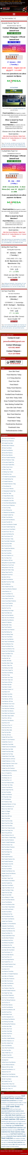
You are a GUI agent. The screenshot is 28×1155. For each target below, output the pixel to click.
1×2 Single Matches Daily (7, 495)
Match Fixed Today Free (7, 830)
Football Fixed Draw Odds (7, 751)
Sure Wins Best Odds (7, 1026)
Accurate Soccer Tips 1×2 (10, 23)
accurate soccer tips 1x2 (16, 143)
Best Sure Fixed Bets (7, 553)
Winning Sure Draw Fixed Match (9, 1086)
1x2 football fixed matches (13, 1096)
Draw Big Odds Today (7, 624)
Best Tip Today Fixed (6, 558)
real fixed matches (16, 1134)
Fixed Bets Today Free (7, 665)
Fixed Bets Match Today (7, 663)
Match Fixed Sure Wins (7, 825)
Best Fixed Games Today (7, 538)
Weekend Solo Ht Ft (6, 1071)
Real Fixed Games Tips (7, 844)
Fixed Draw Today (6, 675)
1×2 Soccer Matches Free (8, 498)
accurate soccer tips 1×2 (19, 108)
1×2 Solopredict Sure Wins (8, 500)
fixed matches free (14, 1121)
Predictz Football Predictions (8, 842)
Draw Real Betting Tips (7, 632)
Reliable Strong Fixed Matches (9, 873)
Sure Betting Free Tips (7, 945)
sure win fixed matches (15, 1142)
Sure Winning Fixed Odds (7, 1021)
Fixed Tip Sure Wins (6, 732)
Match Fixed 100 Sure (7, 816)
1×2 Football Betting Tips (7, 479)
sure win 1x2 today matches (18, 286)
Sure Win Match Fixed (7, 1014)
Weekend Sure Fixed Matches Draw (10, 1076)
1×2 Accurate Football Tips (8, 462)
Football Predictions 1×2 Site (8, 761)
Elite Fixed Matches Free (7, 644)
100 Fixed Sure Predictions (8, 440)
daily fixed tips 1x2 (8, 239)
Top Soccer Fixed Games (7, 1057)
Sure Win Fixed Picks (7, 1012)
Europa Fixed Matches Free (8, 648)
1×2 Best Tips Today (6, 469)
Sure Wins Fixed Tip (6, 1036)
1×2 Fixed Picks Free (7, 474)
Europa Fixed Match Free (7, 646)
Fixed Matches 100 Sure (7, 701)
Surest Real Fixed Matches (8, 1047)
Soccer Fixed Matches (7, 902)
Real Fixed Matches (14, 54)
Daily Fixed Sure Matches (7, 615)
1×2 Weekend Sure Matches (8, 512)
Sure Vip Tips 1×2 (6, 1002)
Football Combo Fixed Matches (9, 746)
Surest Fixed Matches (7, 1045)
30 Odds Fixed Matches (7, 517)
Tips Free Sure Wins (6, 1050)
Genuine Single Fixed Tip (7, 789)
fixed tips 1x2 (16, 324)
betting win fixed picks (9, 283)
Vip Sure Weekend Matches (8, 1064)
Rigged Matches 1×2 (6, 875)
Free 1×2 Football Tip (6, 773)
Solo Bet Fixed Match (7, 911)
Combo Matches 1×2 (6, 591)
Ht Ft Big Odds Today (7, 797)
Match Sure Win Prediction (8, 840)
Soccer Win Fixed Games (7, 909)
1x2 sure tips (7, 143)
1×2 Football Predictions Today (9, 483)
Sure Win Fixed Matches (7, 1007)
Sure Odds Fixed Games (7, 981)
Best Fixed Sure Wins (7, 546)
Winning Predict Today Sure (8, 1083)
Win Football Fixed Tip (7, 1081)
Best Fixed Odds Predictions (8, 541)
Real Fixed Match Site (7, 849)
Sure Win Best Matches (7, 1004)
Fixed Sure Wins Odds (7, 730)
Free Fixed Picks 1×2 (7, 780)
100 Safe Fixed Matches (7, 450)
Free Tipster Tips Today (7, 785)
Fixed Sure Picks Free (7, 727)
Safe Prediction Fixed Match (8, 880)
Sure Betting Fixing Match (8, 942)
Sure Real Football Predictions (8, 990)
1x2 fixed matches (17, 1096)
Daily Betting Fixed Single (7, 610)
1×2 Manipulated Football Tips (8, 491)
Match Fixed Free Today (7, 823)
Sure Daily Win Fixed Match (8, 950)
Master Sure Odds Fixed (7, 808)
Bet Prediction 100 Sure (7, 560)
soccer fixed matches (21, 146)
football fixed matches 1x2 (17, 1127)
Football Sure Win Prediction (8, 768)
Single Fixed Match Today (8, 890)
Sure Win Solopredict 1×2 (7, 1016)
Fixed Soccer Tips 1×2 (7, 725)
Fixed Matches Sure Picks (8, 706)
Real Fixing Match (6, 854)
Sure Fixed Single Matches (8, 959)
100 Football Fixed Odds (7, 443)
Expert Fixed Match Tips (7, 653)
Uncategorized (5, 1059)
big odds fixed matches (14, 1115)
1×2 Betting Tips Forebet (7, 471)
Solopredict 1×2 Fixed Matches (9, 923)
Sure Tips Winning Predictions (8, 1000)
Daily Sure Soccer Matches (8, 617)
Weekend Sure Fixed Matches (8, 1074)
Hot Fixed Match (14, 87)
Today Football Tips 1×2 (7, 1052)
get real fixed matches (12, 326)
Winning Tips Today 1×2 (7, 1088)
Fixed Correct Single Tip (7, 670)
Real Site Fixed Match (7, 868)
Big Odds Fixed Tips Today (8, 581)
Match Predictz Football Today (9, 837)
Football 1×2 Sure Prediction (8, 739)
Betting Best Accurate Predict (8, 562)
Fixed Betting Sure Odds (7, 667)
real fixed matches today (16, 284)
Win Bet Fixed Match (6, 1079)
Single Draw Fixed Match (7, 885)
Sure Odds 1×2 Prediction (7, 976)
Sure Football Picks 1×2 (7, 961)
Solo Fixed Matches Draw (7, 916)
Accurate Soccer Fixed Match (8, 529)
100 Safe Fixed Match (7, 448)
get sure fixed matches (7, 328)
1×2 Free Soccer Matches (8, 488)
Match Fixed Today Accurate (8, 828)
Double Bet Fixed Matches (8, 620)
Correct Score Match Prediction (9, 601)
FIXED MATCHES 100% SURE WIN (10, 1)
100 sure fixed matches (10, 1107)
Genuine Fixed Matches (7, 787)
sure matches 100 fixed (7, 1140)
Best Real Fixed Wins (7, 550)
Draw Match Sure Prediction (8, 629)
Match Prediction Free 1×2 (8, 835)
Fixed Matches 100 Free (7, 699)
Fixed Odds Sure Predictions (8, 713)
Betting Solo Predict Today (8, 569)
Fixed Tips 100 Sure (6, 734)
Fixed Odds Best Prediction (8, 708)
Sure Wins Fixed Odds (7, 1031)
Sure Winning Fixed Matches (8, 1019)
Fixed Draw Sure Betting (7, 672)
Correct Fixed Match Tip (7, 593)
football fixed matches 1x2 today (9, 1129)
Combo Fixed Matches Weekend (9, 589)
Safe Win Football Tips (7, 883)
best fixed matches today (16, 1113)
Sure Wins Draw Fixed (7, 1028)
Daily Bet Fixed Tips (6, 608)
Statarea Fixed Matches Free (8, 930)
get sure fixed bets (21, 326)
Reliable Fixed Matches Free (8, 871)
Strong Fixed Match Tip (7, 933)
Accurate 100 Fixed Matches (8, 519)
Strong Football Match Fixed (8, 935)
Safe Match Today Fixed (7, 878)
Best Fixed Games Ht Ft (7, 536)
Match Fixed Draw (6, 818)
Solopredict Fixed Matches (8, 926)
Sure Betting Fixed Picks (7, 940)
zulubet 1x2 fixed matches (12, 1146)
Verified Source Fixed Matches (9, 1062)
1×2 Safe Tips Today (6, 493)
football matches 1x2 (13, 240)
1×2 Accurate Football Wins (8, 464)
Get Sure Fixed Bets (8, 291)
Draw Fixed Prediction (7, 627)
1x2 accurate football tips (7, 1096)
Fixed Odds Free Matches (8, 711)
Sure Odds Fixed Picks (7, 985)
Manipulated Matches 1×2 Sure (9, 804)
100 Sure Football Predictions (8, 457)
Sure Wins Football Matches (8, 1038)
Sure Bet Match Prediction (8, 938)
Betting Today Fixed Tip (7, 572)
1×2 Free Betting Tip (6, 486)
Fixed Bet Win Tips (6, 658)
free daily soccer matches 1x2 (8, 146)
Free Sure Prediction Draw (8, 782)
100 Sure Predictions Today (8, 459)
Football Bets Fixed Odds (7, 744)
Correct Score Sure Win (7, 605)
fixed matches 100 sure (13, 1119)
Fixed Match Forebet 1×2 (7, 689)
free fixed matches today (16, 1132)
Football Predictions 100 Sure (8, 758)
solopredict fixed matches (14, 1136)
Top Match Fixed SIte (7, 1055)
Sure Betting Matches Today (8, 947)
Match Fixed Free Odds (7, 820)
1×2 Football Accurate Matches (9, 476)
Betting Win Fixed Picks (9, 247)
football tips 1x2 (21, 144)
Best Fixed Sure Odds (7, 543)
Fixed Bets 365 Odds (6, 660)
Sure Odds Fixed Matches (8, 983)
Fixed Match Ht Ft (6, 691)
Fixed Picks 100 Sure (7, 718)
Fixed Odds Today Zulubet (8, 715)
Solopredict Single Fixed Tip (8, 928)
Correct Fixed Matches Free (8, 596)
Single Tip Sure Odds (6, 895)
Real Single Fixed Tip (6, 866)
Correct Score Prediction (7, 603)
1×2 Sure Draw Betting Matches (9, 503)
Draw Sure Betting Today (7, 634)
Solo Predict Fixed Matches (8, 918)
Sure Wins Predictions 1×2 (8, 1040)
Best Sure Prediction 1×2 (7, 555)
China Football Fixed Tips (7, 586)
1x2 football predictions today (14, 1102)
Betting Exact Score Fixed (8, 565)
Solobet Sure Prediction (7, 921)
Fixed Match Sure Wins (7, 694)
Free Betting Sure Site (7, 775)
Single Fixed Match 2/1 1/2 (8, 887)
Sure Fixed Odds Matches (8, 954)
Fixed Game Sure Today (7, 677)
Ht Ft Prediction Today (7, 801)
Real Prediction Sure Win (7, 863)
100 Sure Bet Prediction (7, 452)
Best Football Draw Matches (8, 548)
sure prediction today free (19, 1140)
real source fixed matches (18, 328)
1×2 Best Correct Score (7, 467)
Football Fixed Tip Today (7, 754)
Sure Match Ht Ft (6, 969)
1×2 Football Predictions (7, 481)
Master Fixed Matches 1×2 (8, 806)
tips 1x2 (15, 1144)
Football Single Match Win (8, 765)
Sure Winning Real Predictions (8, 1024)
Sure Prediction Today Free (8, 988)
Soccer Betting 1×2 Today (8, 897)
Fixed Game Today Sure (7, 679)
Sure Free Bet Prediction (7, 966)
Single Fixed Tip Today (7, 892)
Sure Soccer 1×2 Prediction (8, 997)
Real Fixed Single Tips (7, 851)
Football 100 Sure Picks (7, 737)
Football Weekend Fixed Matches (9, 770)
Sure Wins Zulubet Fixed (7, 1043)
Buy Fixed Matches (6, 584)
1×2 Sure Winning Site (7, 510)
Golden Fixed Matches (7, 794)
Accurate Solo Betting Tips (8, 534)
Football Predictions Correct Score (9, 763)
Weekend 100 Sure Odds (7, 1067)
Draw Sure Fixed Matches (7, 639)
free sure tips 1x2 (5, 1134)
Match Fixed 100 (5, 813)
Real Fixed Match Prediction (8, 847)
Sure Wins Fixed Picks (7, 1033)
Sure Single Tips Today (7, 993)
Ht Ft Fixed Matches (6, 799)
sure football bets (8, 242)
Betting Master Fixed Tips (7, 567)
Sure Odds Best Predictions (8, 978)
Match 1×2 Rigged (6, 811)
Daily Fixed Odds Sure (7, 612)
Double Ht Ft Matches (7, 622)
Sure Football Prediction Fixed (8, 964)
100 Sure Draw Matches (7, 455)
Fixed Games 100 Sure (7, 682)
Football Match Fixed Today (8, 756)
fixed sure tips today (12, 144)
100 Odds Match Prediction (8, 445)
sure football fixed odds (17, 242)
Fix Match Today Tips (7, 655)
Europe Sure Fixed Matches (8, 651)
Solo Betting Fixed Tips (7, 914)
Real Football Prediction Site (8, 859)
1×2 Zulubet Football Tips (7, 515)
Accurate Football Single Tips (8, 526)
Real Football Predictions (7, 861)
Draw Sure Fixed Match (7, 636)
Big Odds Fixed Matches (7, 579)
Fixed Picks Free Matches (8, 720)
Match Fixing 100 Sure (7, 832)
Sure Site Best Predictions (8, 995)
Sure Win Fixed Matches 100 (8, 1009)
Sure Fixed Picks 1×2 (7, 957)
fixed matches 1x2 (18, 239)
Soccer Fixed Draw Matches (8, 899)
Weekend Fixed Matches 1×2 (8, 1069)
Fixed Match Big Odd (6, 684)
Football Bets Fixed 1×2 (9, 151)
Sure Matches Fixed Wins (7, 971)
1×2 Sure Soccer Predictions (8, 505)
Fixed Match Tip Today (7, 696)
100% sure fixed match (15, 1109)
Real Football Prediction (7, 856)
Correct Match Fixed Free (7, 598)
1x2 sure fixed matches (9, 1104)
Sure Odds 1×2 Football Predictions (10, 973)
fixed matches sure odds (14, 1123)
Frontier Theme (23, 1153)
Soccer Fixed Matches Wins (8, 904)
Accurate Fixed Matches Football (9, 524)
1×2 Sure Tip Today (6, 507)
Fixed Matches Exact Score (8, 703)
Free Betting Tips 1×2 (7, 777)
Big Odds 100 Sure (6, 577)
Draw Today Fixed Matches (8, 641)
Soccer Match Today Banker (8, 907)
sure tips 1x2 (4, 1142)
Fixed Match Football (6, 687)
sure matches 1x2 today (19, 1138)
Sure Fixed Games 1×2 (7, 952)
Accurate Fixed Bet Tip (7, 522)
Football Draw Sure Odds (7, 749)
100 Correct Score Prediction (8, 438)
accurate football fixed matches (11, 1111)
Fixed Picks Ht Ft (6, 722)
